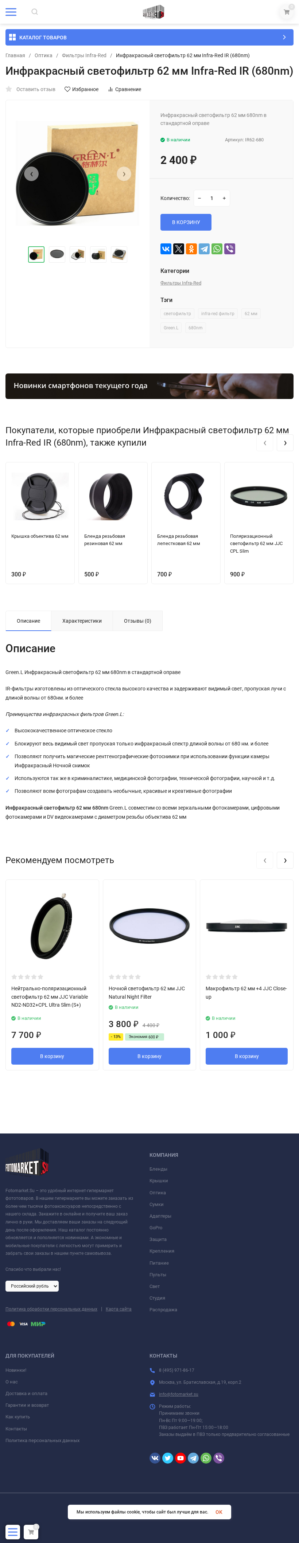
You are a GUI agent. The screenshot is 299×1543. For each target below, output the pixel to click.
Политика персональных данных (42, 1440)
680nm (196, 327)
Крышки (159, 1180)
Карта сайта (119, 1309)
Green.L (171, 327)
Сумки (157, 1204)
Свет (155, 1286)
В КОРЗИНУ (186, 222)
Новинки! (15, 1370)
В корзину (52, 1056)
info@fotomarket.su (178, 1394)
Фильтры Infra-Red (84, 55)
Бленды (158, 1169)
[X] (178, 248)
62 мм (251, 313)
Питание (159, 1263)
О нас (11, 1382)
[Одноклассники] (191, 248)
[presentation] (31, 174)
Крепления (162, 1251)
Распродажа (163, 1309)
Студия (157, 1298)
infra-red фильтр (217, 313)
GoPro (156, 1227)
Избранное (85, 89)
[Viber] (229, 248)
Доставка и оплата (26, 1393)
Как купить (17, 1416)
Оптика (44, 55)
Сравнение (128, 89)
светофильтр (177, 313)
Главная (15, 55)
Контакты (16, 1429)
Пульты (158, 1274)
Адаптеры (160, 1216)
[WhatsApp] (216, 248)
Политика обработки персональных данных (51, 1309)
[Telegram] (204, 248)
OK (218, 1512)
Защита (158, 1239)
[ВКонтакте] (165, 248)
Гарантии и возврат (27, 1405)
